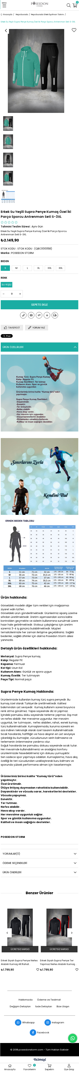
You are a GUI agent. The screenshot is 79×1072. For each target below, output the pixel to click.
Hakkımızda (26, 999)
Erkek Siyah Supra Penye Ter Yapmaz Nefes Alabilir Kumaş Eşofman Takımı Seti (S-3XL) (57, 962)
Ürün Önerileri (12, 872)
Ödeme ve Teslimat (49, 999)
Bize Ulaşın (63, 1006)
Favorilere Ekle (37, 969)
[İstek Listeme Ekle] (31, 315)
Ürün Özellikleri (13, 347)
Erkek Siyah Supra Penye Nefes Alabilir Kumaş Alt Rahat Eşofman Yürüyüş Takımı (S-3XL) (20, 962)
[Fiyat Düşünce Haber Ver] (47, 315)
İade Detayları (43, 1006)
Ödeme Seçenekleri (15, 863)
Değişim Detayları (20, 1006)
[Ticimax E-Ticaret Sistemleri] (39, 1060)
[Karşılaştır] (39, 315)
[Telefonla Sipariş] (23, 315)
